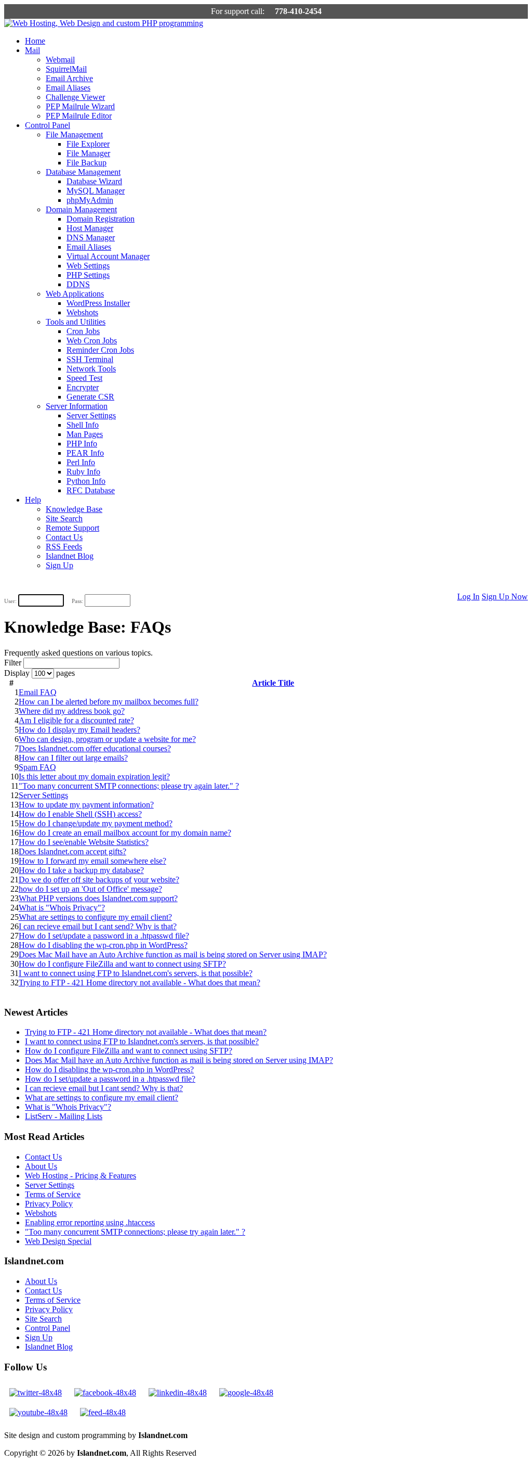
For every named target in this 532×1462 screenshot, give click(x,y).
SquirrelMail (66, 69)
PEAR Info (85, 452)
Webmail (60, 59)
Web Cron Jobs (91, 340)
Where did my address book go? (72, 711)
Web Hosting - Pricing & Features (80, 1175)
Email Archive (69, 78)
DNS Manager (90, 237)
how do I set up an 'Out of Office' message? (90, 888)
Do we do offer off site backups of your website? (99, 879)
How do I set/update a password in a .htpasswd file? (104, 935)
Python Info (85, 481)
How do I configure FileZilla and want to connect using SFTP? (122, 963)
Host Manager (89, 228)
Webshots (82, 312)
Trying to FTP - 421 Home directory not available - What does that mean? (139, 982)
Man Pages (84, 434)
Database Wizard (94, 181)
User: (10, 601)
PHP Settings (88, 275)
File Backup (86, 162)
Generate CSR (90, 396)
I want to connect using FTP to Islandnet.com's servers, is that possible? (135, 973)
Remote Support (72, 527)
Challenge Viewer (75, 97)
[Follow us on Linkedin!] (177, 1392)
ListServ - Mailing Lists (63, 1116)
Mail (32, 50)
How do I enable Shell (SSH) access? (80, 814)
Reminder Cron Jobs (100, 349)
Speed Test (84, 378)
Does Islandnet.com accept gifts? (72, 851)
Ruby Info (83, 471)
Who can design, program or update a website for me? (107, 739)
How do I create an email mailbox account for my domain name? (125, 832)
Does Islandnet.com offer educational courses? (95, 748)
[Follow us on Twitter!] (35, 1392)
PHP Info (81, 443)
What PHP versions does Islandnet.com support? (98, 898)
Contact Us (64, 537)
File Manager (88, 153)
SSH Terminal (89, 359)
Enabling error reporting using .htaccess (90, 1222)
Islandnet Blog (70, 556)
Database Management (83, 172)
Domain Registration (100, 218)
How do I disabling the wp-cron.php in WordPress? (103, 945)
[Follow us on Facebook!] (105, 1392)
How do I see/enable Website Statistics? (84, 842)
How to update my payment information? (86, 804)
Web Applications (75, 293)
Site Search (64, 518)
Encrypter (82, 387)
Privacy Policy (49, 1203)
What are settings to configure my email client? (95, 917)
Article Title (273, 682)
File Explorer (88, 143)
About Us (41, 1166)
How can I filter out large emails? (73, 757)
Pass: (77, 601)
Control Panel (47, 125)
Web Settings (88, 265)
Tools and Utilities (75, 321)
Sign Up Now (505, 596)
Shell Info (82, 424)
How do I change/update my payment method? (95, 823)
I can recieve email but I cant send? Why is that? (98, 926)
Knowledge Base (74, 509)
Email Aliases (68, 87)
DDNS (78, 284)
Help (33, 499)
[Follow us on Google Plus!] (246, 1392)
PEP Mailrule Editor (79, 115)
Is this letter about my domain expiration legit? (94, 776)
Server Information (77, 406)
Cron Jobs (83, 331)
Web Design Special (58, 1241)
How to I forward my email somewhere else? (92, 860)
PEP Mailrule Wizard (80, 106)
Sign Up (59, 565)
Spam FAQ (37, 767)
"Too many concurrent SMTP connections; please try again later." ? (129, 785)
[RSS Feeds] (103, 1412)
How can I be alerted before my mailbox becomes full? (108, 701)
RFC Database (90, 490)
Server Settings (91, 415)
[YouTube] (38, 1412)
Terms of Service (53, 1194)
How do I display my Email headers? (79, 729)
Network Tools (91, 368)
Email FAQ (38, 692)
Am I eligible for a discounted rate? (76, 720)
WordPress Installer (98, 303)
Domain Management (81, 209)
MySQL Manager (95, 190)
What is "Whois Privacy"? (62, 907)
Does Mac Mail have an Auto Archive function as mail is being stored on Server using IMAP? (173, 954)
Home (35, 40)
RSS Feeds (64, 546)
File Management (74, 134)
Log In (468, 596)
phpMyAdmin (89, 200)
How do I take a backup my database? (81, 870)
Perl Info (80, 462)
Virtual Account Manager (108, 256)
